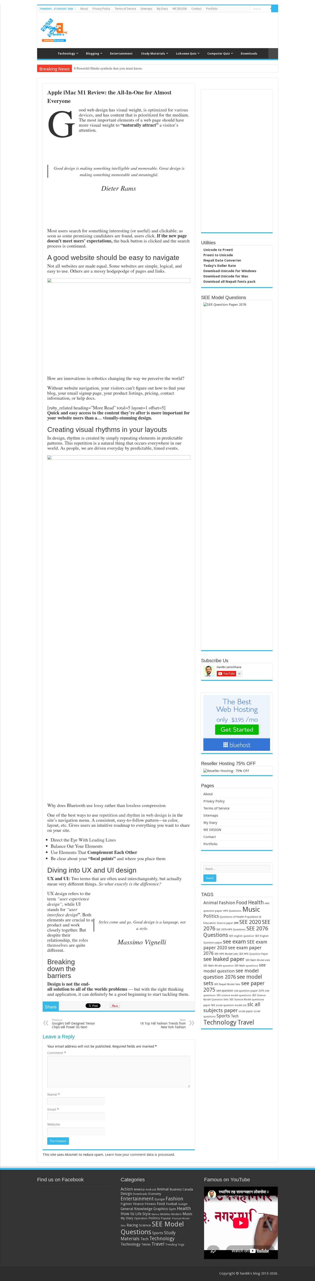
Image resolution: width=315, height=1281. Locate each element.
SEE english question (241, 936)
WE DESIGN (179, 8)
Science (145, 1225)
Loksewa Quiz (186, 53)
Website (53, 1124)
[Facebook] (229, 9)
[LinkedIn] (238, 9)
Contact (196, 8)
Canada (188, 1189)
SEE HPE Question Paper (253, 953)
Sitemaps (146, 8)
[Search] (274, 8)
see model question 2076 (231, 974)
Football (171, 1204)
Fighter (126, 1204)
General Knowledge (136, 1209)
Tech (234, 1016)
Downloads (249, 53)
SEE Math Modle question (218, 965)
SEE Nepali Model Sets (227, 984)
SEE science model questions (234, 995)
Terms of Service (125, 8)
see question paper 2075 (249, 990)
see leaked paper (224, 959)
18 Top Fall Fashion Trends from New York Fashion (163, 1024)
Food (241, 902)
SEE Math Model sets (258, 960)
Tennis (146, 1244)
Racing (132, 1225)
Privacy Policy (101, 8)
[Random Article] (273, 53)
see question (224, 990)
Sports (223, 1016)
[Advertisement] (191, 27)
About (84, 8)
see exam (234, 941)
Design (126, 1193)
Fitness (150, 1204)
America (139, 1189)
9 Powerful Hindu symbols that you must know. (108, 68)
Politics (211, 916)
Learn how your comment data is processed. (140, 1155)
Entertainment (121, 53)
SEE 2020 (250, 922)
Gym (172, 1209)
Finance (138, 1204)
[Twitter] (234, 9)
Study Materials (153, 53)
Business (175, 1189)
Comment (56, 1053)
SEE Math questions (246, 965)
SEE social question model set (229, 1005)
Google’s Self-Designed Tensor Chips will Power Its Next (73, 1024)
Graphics (160, 1209)
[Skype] (247, 9)
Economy (154, 1194)
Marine (155, 1214)
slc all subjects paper (231, 1007)
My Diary (162, 8)
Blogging (92, 53)
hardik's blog (250, 1273)
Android (151, 1189)
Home (45, 53)
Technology (66, 53)
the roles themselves (67, 942)
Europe (160, 1199)
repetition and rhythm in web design (133, 815)
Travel (246, 1022)
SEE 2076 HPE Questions (231, 929)
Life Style (143, 1214)
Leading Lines (102, 840)
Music (251, 909)
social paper (246, 1011)
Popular (166, 1218)
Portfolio (212, 8)
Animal (210, 902)
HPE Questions (232, 910)
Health (256, 902)
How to (127, 1213)
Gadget (182, 1204)
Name (53, 1094)
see (236, 923)
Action (127, 1189)
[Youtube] (242, 9)
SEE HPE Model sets (226, 953)
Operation (141, 1218)
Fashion (227, 902)
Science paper (225, 923)
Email (53, 1109)
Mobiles (165, 1214)
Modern (176, 1214)
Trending (171, 1244)
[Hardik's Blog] (54, 29)
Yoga (181, 1244)
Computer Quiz (218, 53)
